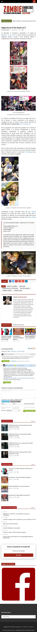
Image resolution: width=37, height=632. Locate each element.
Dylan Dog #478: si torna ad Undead (30, 336)
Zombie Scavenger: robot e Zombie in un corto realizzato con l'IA (19, 519)
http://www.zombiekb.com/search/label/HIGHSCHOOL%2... (20, 378)
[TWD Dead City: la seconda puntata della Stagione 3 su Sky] (4, 445)
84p (15, 365)
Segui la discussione (34, 348)
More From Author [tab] (18, 325)
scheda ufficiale (32, 217)
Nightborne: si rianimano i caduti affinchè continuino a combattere (16, 514)
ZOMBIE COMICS (7, 290)
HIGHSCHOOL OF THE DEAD (10, 288)
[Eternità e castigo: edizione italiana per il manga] (6, 331)
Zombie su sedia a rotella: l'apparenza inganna (14, 532)
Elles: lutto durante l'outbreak (10, 523)
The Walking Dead (30, 152)
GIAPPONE (22, 286)
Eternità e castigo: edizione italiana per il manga (6, 337)
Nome (2, 403)
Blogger (32, 630)
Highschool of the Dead (8, 35)
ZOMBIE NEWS (18, 290)
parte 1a (22, 124)
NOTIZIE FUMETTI (25, 288)
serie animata (32, 211)
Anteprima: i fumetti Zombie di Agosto (18, 337)
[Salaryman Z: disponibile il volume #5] (4, 497)
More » (9, 21)
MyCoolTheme (12, 630)
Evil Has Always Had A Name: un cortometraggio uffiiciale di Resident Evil (18, 537)
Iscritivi (18, 555)
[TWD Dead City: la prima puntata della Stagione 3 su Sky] (4, 454)
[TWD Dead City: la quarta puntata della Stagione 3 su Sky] (4, 427)
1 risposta (14, 361)
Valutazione (14, 351)
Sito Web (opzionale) (29, 403)
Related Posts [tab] (6, 325)
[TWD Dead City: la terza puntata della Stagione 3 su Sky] (4, 436)
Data (8, 351)
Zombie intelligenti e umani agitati (11, 528)
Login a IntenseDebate (5, 401)
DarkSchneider (5, 30)
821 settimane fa (10, 354)
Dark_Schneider (9, 365)
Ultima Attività (20, 351)
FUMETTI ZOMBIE (12, 286)
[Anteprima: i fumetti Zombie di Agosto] (18, 331)
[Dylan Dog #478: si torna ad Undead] (30, 331)
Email (14, 403)
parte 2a (27, 124)
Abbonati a (4, 410)
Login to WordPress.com (15, 401)
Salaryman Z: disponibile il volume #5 (19, 495)
